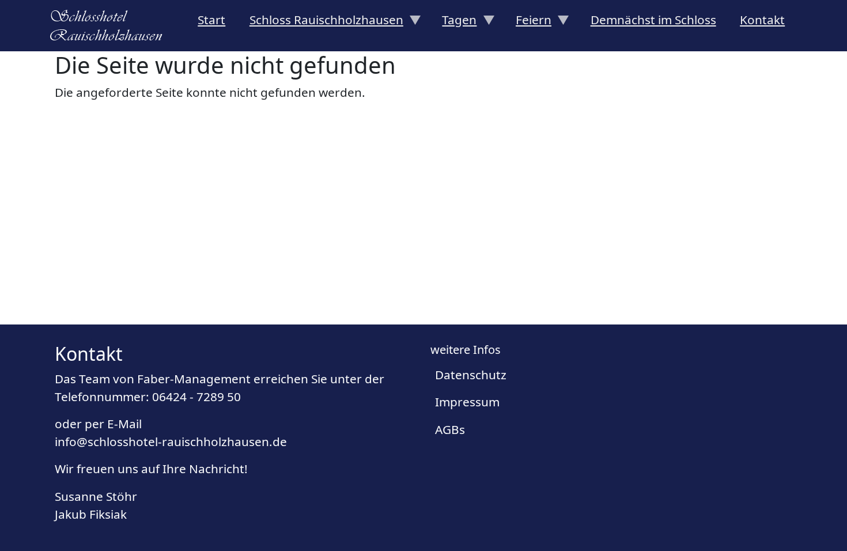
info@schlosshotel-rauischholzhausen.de (171, 441)
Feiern (527, 23)
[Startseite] (111, 25)
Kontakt (762, 20)
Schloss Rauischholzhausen (320, 23)
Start (211, 20)
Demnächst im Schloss (653, 20)
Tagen (453, 23)
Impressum (467, 402)
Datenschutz (470, 375)
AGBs (450, 429)
